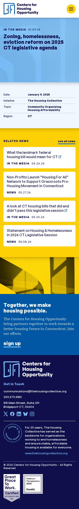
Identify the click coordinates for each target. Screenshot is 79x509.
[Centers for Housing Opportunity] (22, 9)
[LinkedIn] (19, 415)
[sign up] (39, 306)
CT (30, 116)
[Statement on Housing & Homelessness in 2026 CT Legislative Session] (39, 235)
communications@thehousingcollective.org (35, 391)
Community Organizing (44, 106)
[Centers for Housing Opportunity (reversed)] (30, 369)
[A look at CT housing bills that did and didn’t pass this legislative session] (39, 211)
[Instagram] (32, 415)
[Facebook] (12, 415)
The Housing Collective (45, 100)
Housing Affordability (44, 110)
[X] (6, 415)
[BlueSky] (25, 415)
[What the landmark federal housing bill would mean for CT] (39, 157)
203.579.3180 (13, 397)
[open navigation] (71, 9)
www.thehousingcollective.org (46, 453)
